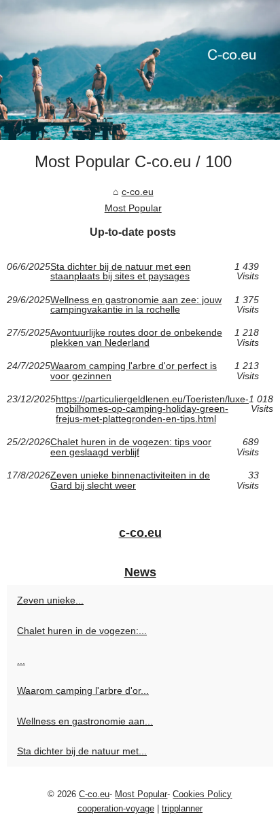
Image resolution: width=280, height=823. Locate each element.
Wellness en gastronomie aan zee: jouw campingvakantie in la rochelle (136, 305)
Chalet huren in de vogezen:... (82, 630)
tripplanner (182, 808)
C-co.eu (94, 794)
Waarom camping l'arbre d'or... (83, 690)
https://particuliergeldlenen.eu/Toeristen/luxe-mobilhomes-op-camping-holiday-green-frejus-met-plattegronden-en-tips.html (152, 408)
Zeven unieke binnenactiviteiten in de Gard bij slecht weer (130, 480)
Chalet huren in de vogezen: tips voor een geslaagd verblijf (130, 447)
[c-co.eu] (140, 70)
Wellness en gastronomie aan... (85, 721)
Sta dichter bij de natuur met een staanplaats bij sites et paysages (120, 271)
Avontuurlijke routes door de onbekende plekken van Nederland (136, 337)
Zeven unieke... (50, 600)
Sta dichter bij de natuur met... (82, 751)
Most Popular (133, 208)
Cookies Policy (202, 794)
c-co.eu (138, 191)
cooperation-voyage (115, 808)
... (21, 660)
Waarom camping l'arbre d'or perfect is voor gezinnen (133, 371)
